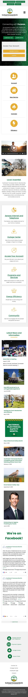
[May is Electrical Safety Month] (14, 438)
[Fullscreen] (25, 153)
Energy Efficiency (14, 296)
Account (14, 83)
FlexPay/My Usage (20, 1)
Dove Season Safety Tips (11, 485)
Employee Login (14, 670)
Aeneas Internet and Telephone (14, 217)
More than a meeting (9, 359)
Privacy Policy (17, 692)
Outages (14, 114)
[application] (14, 148)
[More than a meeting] (14, 356)
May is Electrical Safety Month (13, 441)
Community (14, 315)
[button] (14, 148)
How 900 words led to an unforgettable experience (12, 388)
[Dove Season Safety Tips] (14, 482)
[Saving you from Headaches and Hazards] (14, 407)
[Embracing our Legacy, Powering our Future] (14, 519)
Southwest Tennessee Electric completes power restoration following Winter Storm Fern (13, 460)
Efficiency (14, 130)
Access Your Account (14, 256)
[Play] (3, 153)
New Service (14, 97)
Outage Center (11, 4)
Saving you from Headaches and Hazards (13, 411)
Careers (14, 673)
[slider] (13, 153)
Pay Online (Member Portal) (9, 1)
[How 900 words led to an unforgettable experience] (14, 384)
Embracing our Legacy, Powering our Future (11, 523)
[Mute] (22, 153)
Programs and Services (14, 276)
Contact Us (18, 4)
